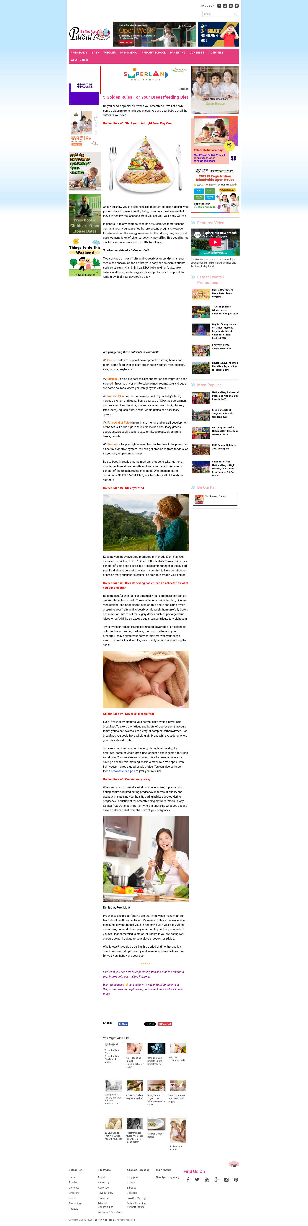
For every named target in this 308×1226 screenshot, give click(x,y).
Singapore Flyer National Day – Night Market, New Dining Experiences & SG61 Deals (223, 468)
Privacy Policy (105, 1192)
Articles (73, 1182)
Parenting (103, 1182)
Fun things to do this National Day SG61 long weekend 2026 (225, 431)
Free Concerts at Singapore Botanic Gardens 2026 (222, 413)
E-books (131, 1187)
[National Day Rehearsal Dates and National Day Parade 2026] (201, 397)
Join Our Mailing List (138, 1198)
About (101, 1177)
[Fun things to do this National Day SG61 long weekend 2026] (201, 432)
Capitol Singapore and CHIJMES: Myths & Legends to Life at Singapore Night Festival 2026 (224, 331)
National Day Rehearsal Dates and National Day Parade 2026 (225, 396)
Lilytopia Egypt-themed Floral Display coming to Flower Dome (225, 366)
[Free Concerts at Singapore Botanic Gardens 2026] (201, 415)
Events (72, 1198)
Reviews (73, 1208)
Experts (131, 1182)
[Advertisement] (134, 10)
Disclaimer (104, 1198)
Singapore (132, 1177)
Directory (74, 1192)
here (146, 976)
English (184, 89)
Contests (74, 1187)
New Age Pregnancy (167, 1177)
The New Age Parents (104, 1220)
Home (72, 1177)
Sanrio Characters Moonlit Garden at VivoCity (222, 293)
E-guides (132, 1192)
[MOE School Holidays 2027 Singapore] (201, 450)
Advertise (103, 1187)
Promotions (75, 1203)
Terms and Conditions (110, 1212)
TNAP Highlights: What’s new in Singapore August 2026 (225, 310)
